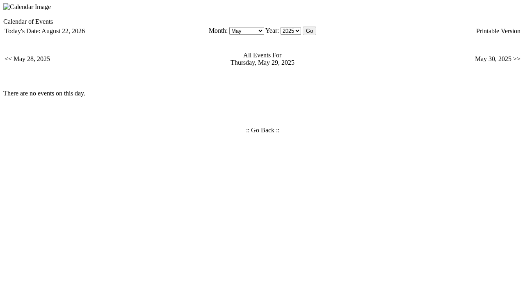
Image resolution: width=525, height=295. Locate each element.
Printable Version (498, 30)
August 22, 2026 (63, 30)
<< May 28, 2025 (27, 58)
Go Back (262, 130)
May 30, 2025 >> (497, 58)
